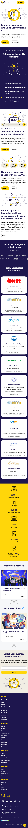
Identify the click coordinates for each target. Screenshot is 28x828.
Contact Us (4, 789)
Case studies (4, 773)
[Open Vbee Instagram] (20, 801)
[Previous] (12, 602)
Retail (2, 740)
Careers (3, 787)
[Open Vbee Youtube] (11, 801)
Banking (3, 726)
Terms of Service (10, 824)
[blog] (23, 608)
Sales (2, 753)
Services (3, 784)
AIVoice (3, 704)
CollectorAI (4, 712)
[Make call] (3, 813)
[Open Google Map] (3, 806)
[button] (14, 14)
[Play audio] (24, 124)
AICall (2, 702)
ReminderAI (4, 715)
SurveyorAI (4, 717)
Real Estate (4, 735)
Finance (3, 728)
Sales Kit (3, 776)
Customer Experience (6, 758)
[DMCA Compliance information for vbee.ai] (5, 820)
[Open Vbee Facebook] (7, 801)
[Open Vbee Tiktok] (15, 801)
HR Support (4, 762)
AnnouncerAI (4, 719)
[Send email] (3, 810)
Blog (2, 769)
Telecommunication (6, 733)
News (2, 746)
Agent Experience (5, 760)
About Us (3, 782)
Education (3, 737)
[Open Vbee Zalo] (3, 801)
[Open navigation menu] (26, 2)
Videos (3, 771)
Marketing (3, 755)
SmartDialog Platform (6, 706)
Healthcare (4, 744)
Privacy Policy (18, 824)
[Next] (16, 602)
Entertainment (4, 742)
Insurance (3, 730)
